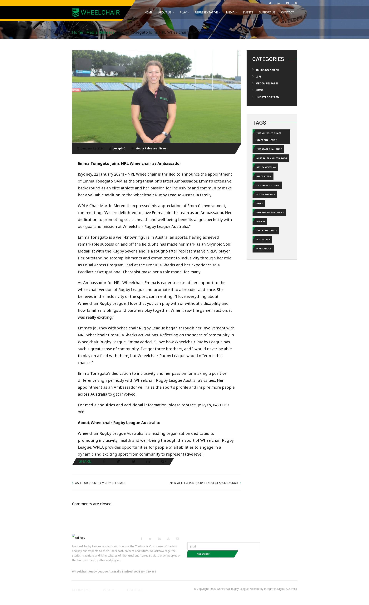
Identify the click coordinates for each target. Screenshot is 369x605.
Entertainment (268, 69)
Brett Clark (263, 176)
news (259, 203)
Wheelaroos (264, 248)
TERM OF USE (134, 590)
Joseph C (119, 148)
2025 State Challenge (269, 149)
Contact (287, 12)
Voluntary (263, 239)
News (162, 148)
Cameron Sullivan (267, 185)
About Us (164, 12)
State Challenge (266, 230)
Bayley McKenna (266, 167)
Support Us (267, 12)
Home (148, 12)
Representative (206, 12)
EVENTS (248, 12)
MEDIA (230, 12)
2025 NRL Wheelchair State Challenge (268, 137)
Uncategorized (267, 97)
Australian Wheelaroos (271, 158)
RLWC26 (260, 221)
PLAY (183, 12)
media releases (265, 194)
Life (258, 76)
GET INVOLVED (81, 590)
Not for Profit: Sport (270, 212)
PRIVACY (108, 590)
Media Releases (100, 32)
